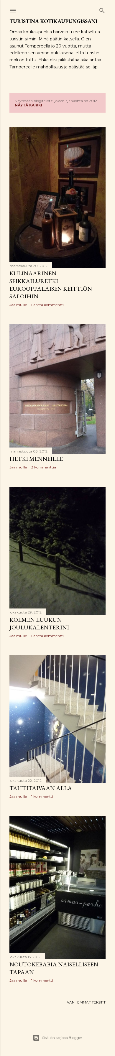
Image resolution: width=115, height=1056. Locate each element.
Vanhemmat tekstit (86, 1002)
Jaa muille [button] (18, 304)
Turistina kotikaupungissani (53, 21)
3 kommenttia (43, 467)
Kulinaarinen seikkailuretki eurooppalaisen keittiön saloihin (50, 284)
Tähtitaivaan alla (40, 788)
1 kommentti (42, 796)
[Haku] (102, 9)
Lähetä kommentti (47, 304)
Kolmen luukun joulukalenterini (39, 623)
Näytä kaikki (28, 105)
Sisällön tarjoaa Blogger (62, 1037)
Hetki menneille (36, 459)
